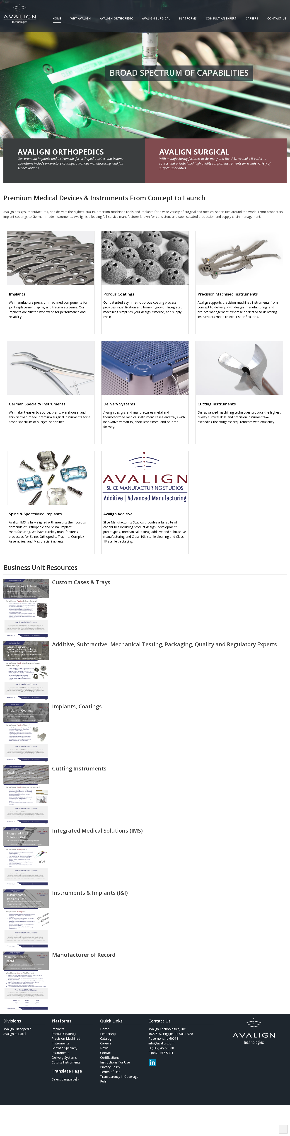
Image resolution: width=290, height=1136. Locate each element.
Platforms (188, 18)
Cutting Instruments (66, 1062)
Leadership (108, 1034)
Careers (252, 18)
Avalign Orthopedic (116, 18)
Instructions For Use (115, 1062)
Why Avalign (80, 18)
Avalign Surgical (156, 18)
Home (57, 18)
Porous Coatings (64, 1034)
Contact (106, 1053)
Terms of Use (110, 1072)
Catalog (105, 1038)
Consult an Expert (221, 18)
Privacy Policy (110, 1067)
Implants (58, 1029)
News (104, 1048)
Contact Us (277, 18)
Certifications (109, 1057)
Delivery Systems (64, 1057)
